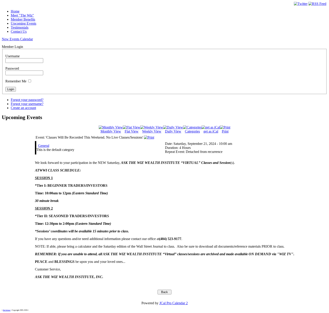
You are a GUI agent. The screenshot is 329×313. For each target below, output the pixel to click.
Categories (192, 131)
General (43, 146)
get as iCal (210, 131)
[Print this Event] (149, 137)
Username (12, 56)
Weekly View (151, 131)
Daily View (173, 131)
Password (12, 68)
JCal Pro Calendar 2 (173, 303)
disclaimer (7, 310)
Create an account (23, 108)
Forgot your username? (27, 104)
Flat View (132, 131)
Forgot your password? (27, 100)
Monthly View (110, 131)
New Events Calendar (17, 39)
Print (225, 131)
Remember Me (15, 81)
